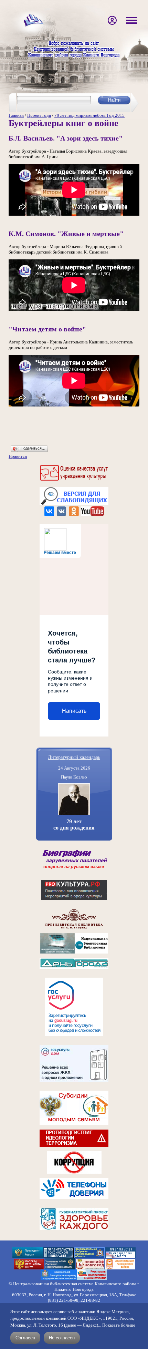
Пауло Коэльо (74, 777)
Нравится (18, 456)
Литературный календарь (74, 757)
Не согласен (62, 1337)
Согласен (25, 1337)
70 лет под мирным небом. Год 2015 (89, 115)
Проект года (39, 115)
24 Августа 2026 (74, 768)
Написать (74, 711)
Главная (16, 115)
